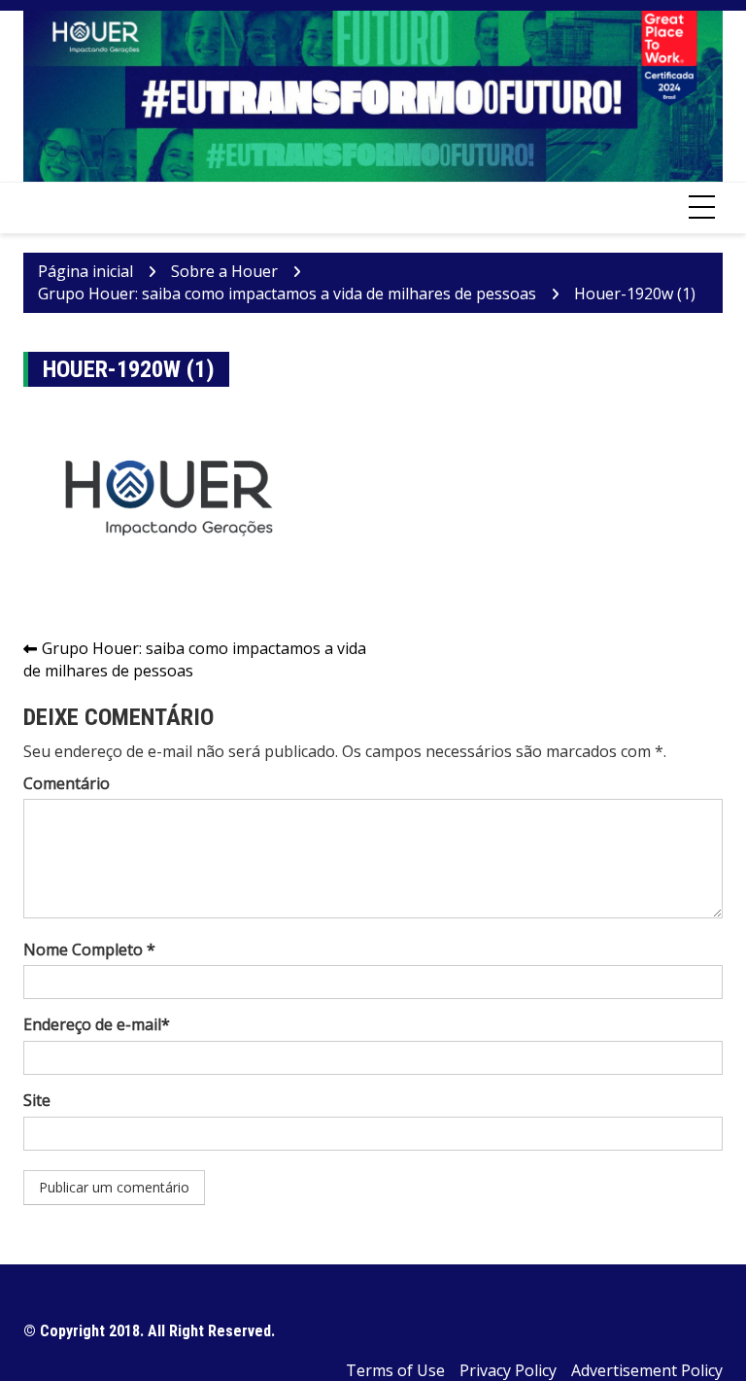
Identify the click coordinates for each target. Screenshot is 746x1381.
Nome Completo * (89, 949)
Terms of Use (395, 1370)
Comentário (66, 783)
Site (37, 1100)
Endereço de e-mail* (96, 1024)
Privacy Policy (508, 1370)
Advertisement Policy (647, 1370)
